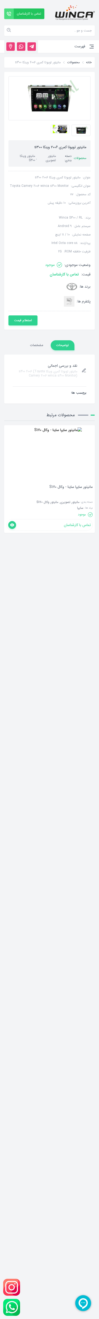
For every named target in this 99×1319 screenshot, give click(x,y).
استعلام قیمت (23, 320)
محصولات (73, 62)
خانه (89, 62)
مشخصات (36, 345)
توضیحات (62, 345)
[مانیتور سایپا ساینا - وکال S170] (71, 495)
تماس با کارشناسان (64, 274)
